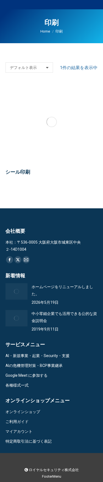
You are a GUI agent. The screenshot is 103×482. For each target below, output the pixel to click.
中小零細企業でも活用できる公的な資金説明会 (64, 317)
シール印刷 (17, 172)
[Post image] (16, 291)
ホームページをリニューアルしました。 (62, 290)
